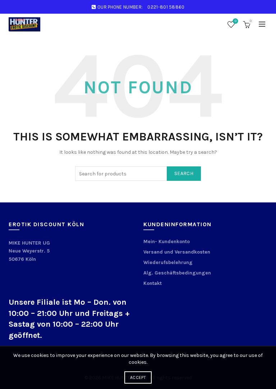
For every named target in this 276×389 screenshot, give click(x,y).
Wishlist (235, 21)
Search (183, 173)
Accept (138, 377)
